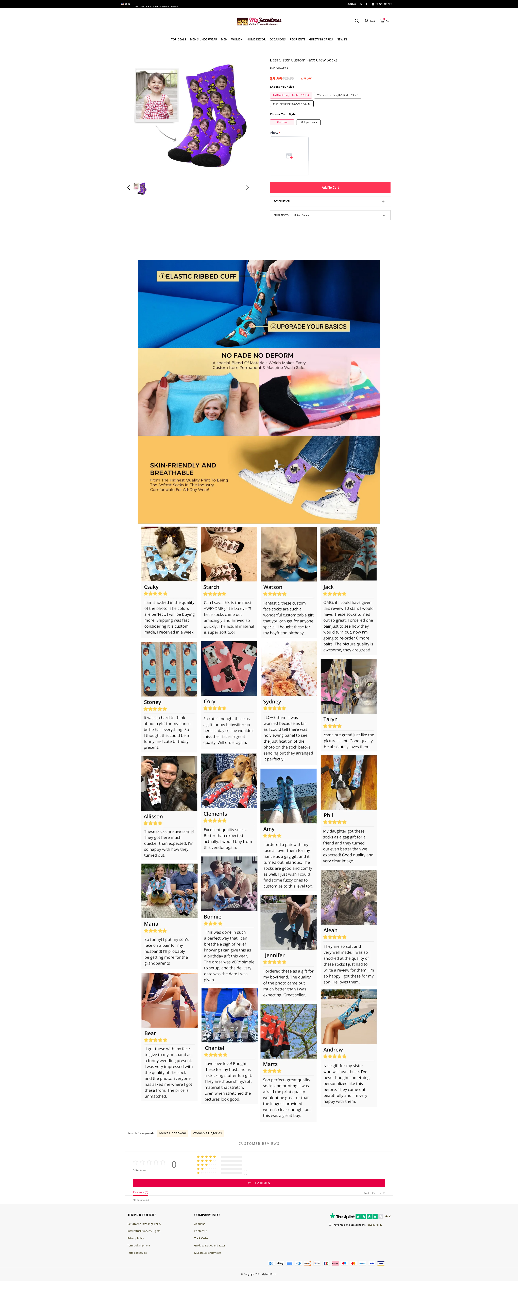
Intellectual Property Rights (143, 1231)
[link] (178, 39)
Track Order (384, 4)
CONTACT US (354, 4)
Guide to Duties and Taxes (209, 1245)
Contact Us (200, 1231)
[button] (357, 21)
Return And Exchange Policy (144, 1224)
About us (199, 1224)
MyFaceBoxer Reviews (207, 1253)
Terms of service (137, 1253)
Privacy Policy (135, 1238)
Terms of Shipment (138, 1245)
